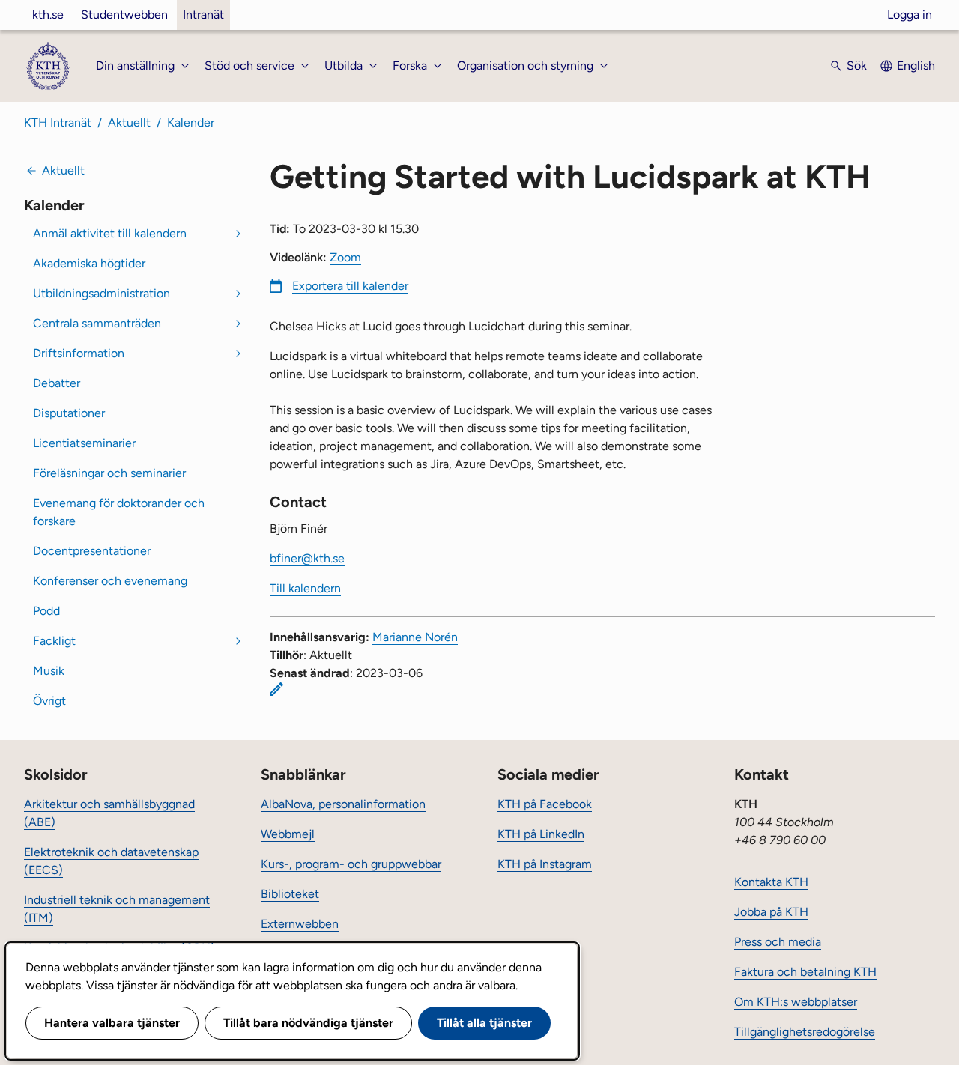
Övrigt (49, 701)
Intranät (203, 14)
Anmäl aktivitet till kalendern (110, 233)
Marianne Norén (415, 637)
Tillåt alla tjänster (484, 1023)
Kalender (190, 122)
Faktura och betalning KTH (805, 972)
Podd (46, 611)
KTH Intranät (57, 122)
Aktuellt (129, 122)
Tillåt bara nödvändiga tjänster (308, 1023)
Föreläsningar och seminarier (109, 473)
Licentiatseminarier (84, 443)
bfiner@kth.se (307, 558)
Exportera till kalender (350, 286)
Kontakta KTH (771, 882)
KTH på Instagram (544, 864)
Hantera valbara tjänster (112, 1023)
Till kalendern (305, 588)
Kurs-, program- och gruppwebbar (351, 864)
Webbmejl (288, 834)
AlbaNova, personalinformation (343, 804)
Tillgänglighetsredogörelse (804, 1032)
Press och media (777, 942)
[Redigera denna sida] (276, 689)
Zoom (345, 257)
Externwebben (300, 924)
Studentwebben (124, 14)
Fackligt (54, 641)
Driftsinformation (78, 353)
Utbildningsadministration (101, 293)
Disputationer (69, 413)
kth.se (48, 14)
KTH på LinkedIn (540, 834)
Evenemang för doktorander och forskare (119, 512)
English (916, 65)
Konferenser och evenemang (110, 581)
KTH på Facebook (544, 804)
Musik (48, 671)
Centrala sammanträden (97, 323)
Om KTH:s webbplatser (795, 1002)
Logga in (909, 14)
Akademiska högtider (89, 263)
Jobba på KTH (771, 912)
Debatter (56, 383)
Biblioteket (290, 894)
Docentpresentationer (92, 551)
